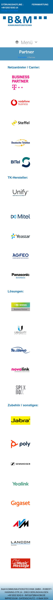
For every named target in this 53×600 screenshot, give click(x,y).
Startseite (22, 57)
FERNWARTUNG (40, 4)
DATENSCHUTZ (27, 598)
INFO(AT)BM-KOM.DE (35, 595)
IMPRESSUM (11, 598)
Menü (27, 42)
